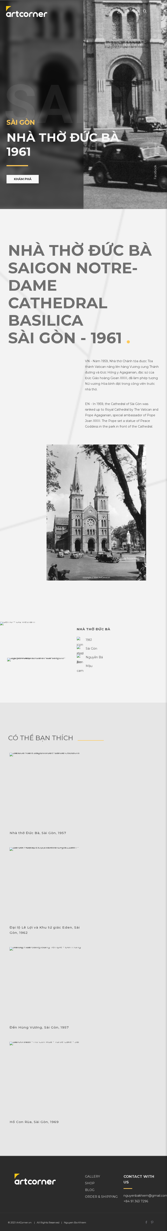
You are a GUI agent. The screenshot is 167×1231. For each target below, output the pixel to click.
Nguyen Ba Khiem (75, 1222)
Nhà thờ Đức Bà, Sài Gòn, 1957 (38, 833)
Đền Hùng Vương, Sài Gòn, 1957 (39, 1027)
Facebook (155, 172)
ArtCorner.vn (24, 1222)
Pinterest (155, 149)
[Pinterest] (152, 1222)
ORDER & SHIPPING (101, 1197)
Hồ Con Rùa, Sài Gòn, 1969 (34, 1122)
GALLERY (92, 1176)
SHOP (90, 1183)
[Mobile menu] (103, 11)
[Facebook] (146, 1222)
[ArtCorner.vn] (26, 11)
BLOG (89, 1190)
